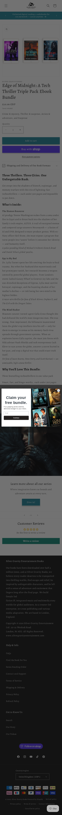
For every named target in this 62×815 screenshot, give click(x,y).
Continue (16, 417)
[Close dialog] (58, 390)
